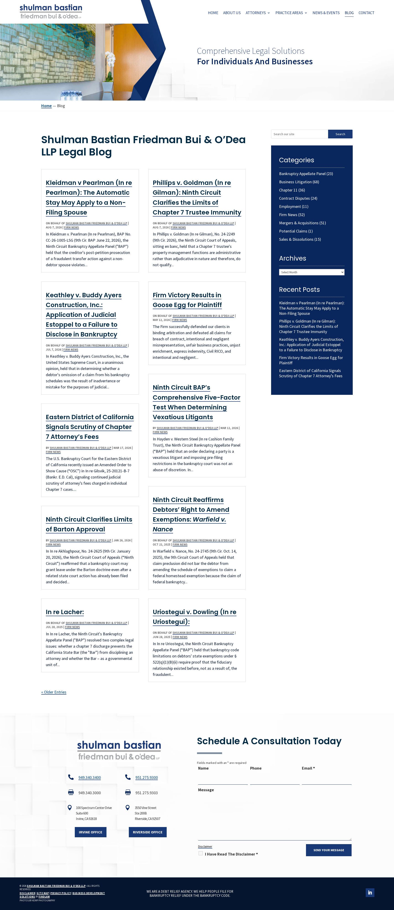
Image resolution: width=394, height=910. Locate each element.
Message (206, 789)
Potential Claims (293, 231)
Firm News (71, 227)
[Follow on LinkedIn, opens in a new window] (370, 892)
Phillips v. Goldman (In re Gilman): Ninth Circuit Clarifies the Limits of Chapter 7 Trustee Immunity (308, 326)
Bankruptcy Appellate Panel (302, 173)
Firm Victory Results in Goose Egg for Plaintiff (311, 360)
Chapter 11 (288, 190)
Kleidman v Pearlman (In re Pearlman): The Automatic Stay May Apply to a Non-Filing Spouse (312, 308)
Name (203, 768)
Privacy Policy (60, 893)
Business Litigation (295, 181)
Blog (349, 12)
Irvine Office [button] (90, 832)
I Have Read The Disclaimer (231, 854)
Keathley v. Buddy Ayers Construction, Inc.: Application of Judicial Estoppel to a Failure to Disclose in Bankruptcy (84, 315)
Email (308, 768)
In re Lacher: (65, 612)
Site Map (43, 893)
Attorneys (256, 12)
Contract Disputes (294, 198)
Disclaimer (205, 846)
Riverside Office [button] (148, 832)
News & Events (326, 12)
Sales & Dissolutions (296, 239)
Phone (256, 768)
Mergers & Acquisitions (299, 222)
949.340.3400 (89, 777)
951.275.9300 (146, 777)
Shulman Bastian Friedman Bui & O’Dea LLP (96, 223)
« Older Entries (53, 692)
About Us (232, 12)
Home (213, 12)
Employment (290, 206)
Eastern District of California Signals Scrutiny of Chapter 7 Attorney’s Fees (90, 427)
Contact (366, 12)
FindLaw (44, 896)
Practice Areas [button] (289, 12)
